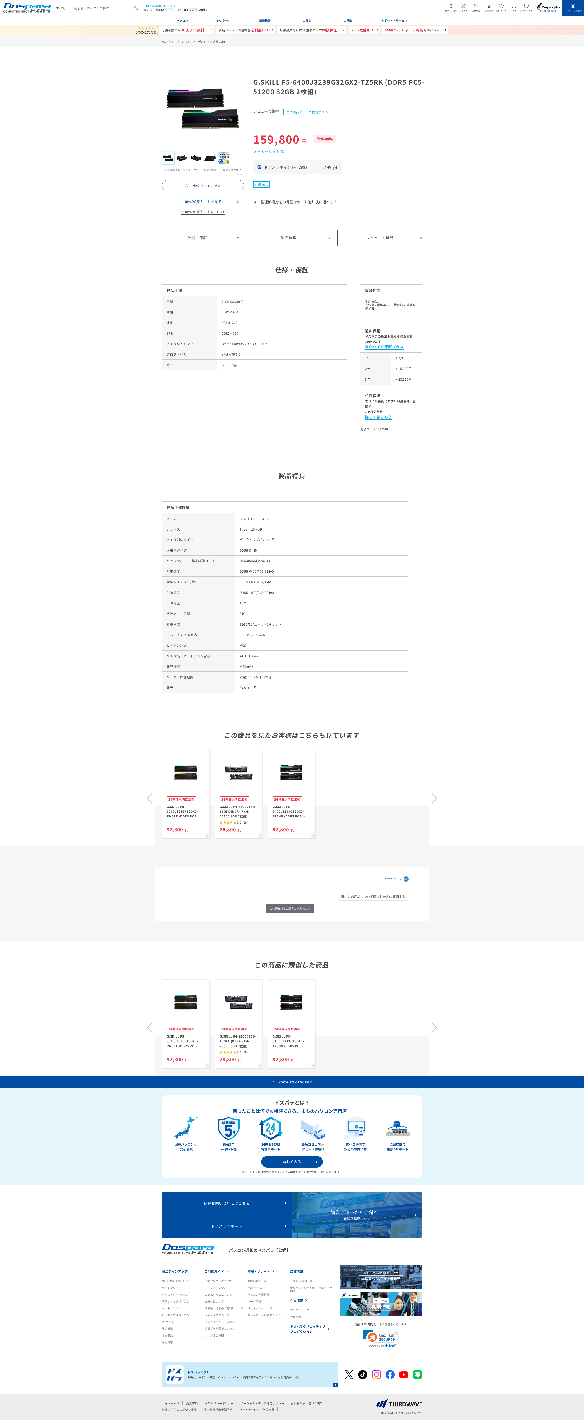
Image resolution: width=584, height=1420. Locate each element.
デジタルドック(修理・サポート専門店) (311, 1289)
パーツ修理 (254, 1301)
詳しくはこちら (378, 416)
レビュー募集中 (266, 111)
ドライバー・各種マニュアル (265, 1315)
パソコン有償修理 (258, 1294)
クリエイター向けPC (175, 1294)
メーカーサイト (266, 151)
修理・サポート (259, 1271)
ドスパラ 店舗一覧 (301, 1281)
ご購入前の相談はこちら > (159, 6)
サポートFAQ (256, 1288)
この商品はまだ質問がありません (290, 908)
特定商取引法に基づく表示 (179, 1409)
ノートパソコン (171, 1308)
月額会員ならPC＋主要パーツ (310, 30)
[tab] (373, 897)
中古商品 (167, 1335)
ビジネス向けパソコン (175, 1315)
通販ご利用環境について (220, 1328)
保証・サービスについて (220, 1322)
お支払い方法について (218, 1294)
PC (362, 30)
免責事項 (192, 1403)
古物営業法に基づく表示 (307, 1403)
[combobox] (106, 8)
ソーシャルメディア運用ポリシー (262, 1403)
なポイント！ (414, 30)
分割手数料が (185, 30)
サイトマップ (170, 1403)
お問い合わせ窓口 (258, 1281)
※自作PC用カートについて (203, 211)
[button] (380, 1338)
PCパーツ (168, 41)
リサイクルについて (260, 1308)
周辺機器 (167, 1328)
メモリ (186, 41)
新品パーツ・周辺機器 (244, 30)
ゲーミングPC (170, 1288)
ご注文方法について (217, 1288)
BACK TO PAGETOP (295, 1082)
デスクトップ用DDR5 (212, 41)
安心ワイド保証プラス (384, 346)
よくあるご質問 (214, 1335)
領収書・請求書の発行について (224, 1308)
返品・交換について (217, 1315)
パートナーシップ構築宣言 (257, 1409)
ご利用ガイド (214, 1271)
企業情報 (296, 1300)
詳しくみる (292, 1161)
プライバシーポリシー (219, 1403)
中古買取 (167, 1342)
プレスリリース (299, 1310)
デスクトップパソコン (175, 1301)
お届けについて (214, 1301)
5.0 (242, 822)
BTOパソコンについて (218, 1281)
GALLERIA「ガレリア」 (176, 1281)
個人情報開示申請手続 (218, 1409)
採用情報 (295, 1317)
